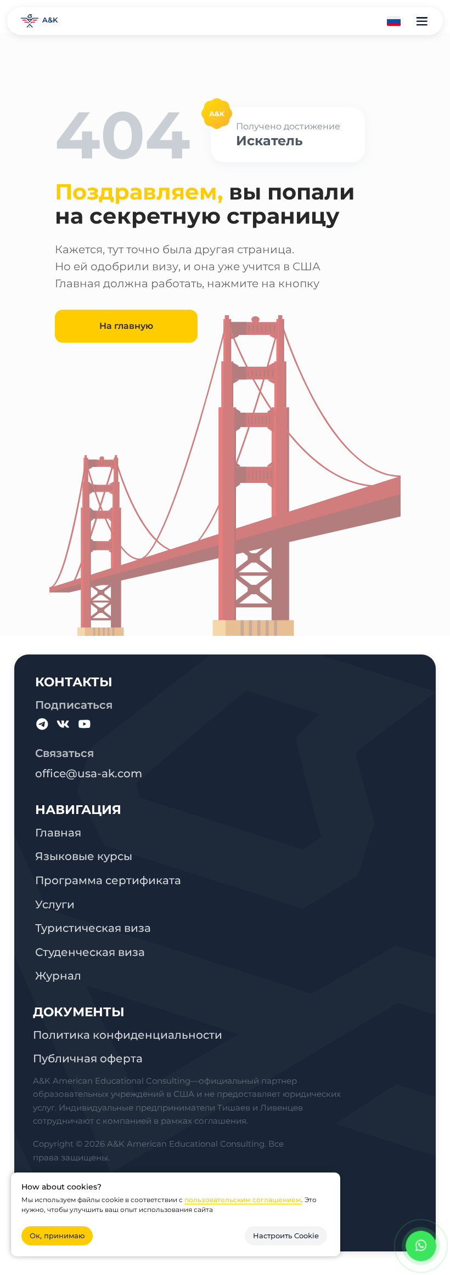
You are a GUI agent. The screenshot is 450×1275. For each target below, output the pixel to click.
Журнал (58, 975)
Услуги (55, 904)
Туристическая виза (93, 928)
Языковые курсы (83, 856)
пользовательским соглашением (242, 1200)
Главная (58, 832)
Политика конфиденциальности (127, 1034)
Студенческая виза (90, 952)
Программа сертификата (108, 880)
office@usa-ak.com (88, 773)
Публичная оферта (88, 1058)
